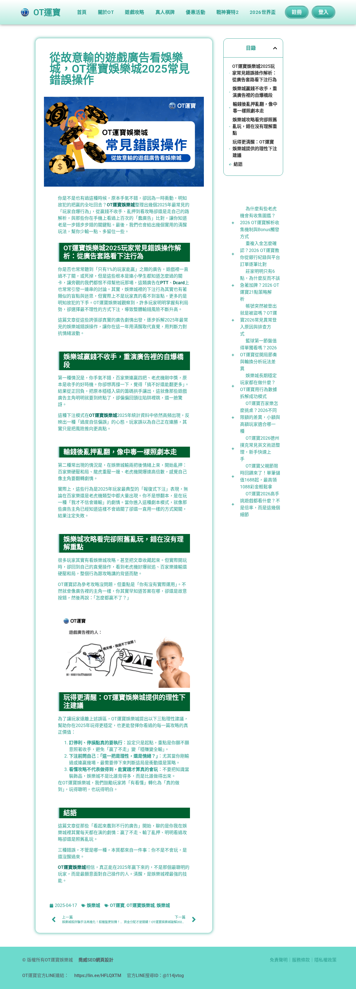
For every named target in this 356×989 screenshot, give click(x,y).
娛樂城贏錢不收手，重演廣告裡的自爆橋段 (255, 92)
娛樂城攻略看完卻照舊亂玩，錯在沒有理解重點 (255, 126)
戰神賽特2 (227, 12)
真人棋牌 (165, 12)
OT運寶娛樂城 (121, 204)
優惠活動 (195, 12)
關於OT (106, 12)
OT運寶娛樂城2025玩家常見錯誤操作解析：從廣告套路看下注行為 (254, 73)
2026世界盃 (263, 12)
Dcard (179, 282)
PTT (164, 282)
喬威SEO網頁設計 (95, 960)
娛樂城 (93, 905)
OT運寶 (117, 905)
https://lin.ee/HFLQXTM (97, 975)
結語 (238, 164)
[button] (275, 48)
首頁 (82, 12)
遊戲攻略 (134, 12)
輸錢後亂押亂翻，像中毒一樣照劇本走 (255, 107)
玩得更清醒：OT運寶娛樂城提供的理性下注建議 (255, 148)
